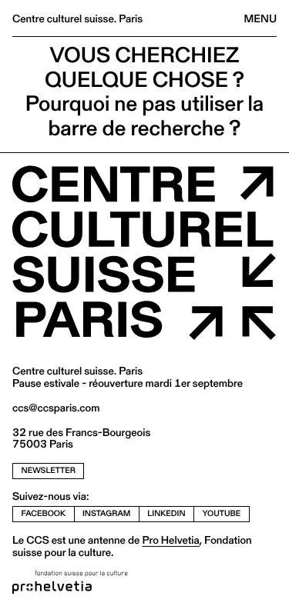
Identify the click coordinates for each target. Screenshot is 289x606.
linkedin (166, 513)
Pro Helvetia (170, 540)
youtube (222, 513)
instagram (106, 513)
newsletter (49, 470)
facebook (44, 513)
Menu (260, 18)
